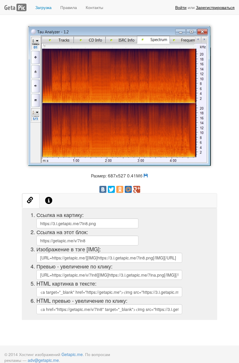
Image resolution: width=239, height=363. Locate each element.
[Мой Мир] (128, 189)
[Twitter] (111, 189)
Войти (181, 7)
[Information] (49, 200)
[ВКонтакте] (102, 189)
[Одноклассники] (119, 189)
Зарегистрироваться (215, 7)
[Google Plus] (136, 189)
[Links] (31, 200)
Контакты (94, 7)
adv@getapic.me (43, 360)
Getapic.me (72, 354)
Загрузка (43, 7)
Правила (68, 7)
